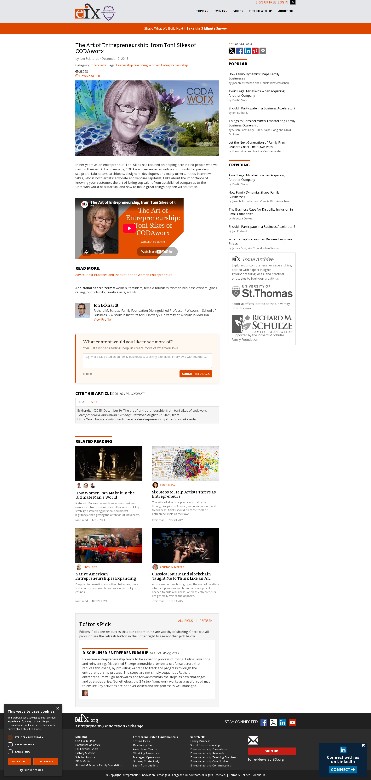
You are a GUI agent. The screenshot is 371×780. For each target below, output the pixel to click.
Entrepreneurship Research (207, 753)
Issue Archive (258, 259)
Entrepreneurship (174, 65)
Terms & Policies (239, 775)
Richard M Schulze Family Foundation (98, 765)
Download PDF (89, 76)
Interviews (98, 65)
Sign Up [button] (271, 751)
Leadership (124, 65)
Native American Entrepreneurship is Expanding (105, 576)
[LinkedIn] (247, 51)
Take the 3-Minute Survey (206, 28)
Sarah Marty (167, 484)
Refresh (206, 621)
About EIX (285, 11)
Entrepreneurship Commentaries (210, 765)
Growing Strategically (146, 761)
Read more (35, 729)
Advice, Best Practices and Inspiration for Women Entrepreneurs (123, 275)
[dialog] (33, 740)
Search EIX (197, 737)
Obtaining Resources (146, 753)
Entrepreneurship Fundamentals (155, 737)
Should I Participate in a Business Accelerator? (262, 108)
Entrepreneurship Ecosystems (208, 749)
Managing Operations (146, 757)
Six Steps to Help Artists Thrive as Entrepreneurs (184, 494)
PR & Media (82, 761)
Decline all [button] (45, 761)
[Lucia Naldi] (85, 485)
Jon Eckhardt (89, 58)
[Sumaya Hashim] (79, 485)
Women (154, 65)
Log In (283, 2)
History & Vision (85, 753)
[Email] (263, 51)
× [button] (57, 708)
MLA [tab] (94, 402)
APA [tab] (81, 402)
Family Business (200, 741)
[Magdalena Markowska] (92, 485)
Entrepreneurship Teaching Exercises (213, 757)
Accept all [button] (19, 761)
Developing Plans (144, 745)
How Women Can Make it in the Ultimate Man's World (105, 495)
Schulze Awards (85, 757)
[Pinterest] (255, 51)
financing (141, 65)
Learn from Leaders (145, 765)
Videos (238, 11)
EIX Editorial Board (87, 749)
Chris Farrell (90, 567)
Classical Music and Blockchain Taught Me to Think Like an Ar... (181, 576)
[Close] (363, 745)
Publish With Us (260, 11)
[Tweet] (232, 51)
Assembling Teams (145, 749)
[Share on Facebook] (239, 51)
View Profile (102, 319)
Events (220, 11)
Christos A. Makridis (172, 567)
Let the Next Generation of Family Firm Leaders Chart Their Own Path (257, 144)
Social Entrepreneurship (205, 745)
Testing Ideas (141, 741)
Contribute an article (88, 745)
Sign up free (266, 2)
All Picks (185, 621)
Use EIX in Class (85, 741)
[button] (33, 770)
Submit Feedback (196, 374)
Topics (201, 11)
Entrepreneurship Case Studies (209, 761)
